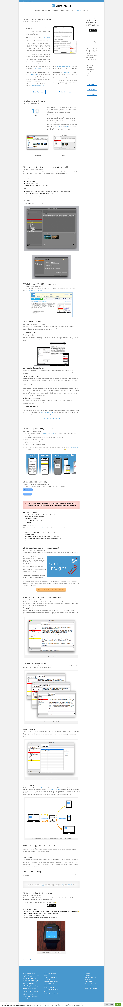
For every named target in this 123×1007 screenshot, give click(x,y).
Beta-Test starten (38, 92)
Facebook (69, 884)
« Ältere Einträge (27, 959)
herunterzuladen (58, 126)
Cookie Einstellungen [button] (109, 1004)
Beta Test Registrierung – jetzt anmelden (51, 589)
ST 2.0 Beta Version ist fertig (35, 482)
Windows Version (27, 489)
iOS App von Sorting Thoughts (47, 433)
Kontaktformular (33, 568)
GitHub (93, 84)
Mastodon (92, 94)
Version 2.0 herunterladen (51, 418)
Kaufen (67, 10)
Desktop (32, 169)
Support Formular (43, 527)
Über (84, 10)
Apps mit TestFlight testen (38, 85)
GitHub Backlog (66, 92)
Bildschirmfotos (46, 10)
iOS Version (43, 787)
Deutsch (30, 1)
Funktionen (37, 10)
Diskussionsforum (68, 72)
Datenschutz (88, 979)
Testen (62, 10)
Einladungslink (33, 74)
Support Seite (52, 414)
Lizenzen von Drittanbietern (91, 984)
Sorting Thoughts (36, 21)
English (25, 1)
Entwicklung (37, 484)
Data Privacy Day (44, 33)
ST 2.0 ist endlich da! (32, 321)
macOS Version (27, 494)
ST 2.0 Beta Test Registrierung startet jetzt (41, 548)
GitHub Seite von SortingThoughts (65, 66)
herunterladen (53, 171)
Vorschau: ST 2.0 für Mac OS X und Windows (42, 597)
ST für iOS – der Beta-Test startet (37, 19)
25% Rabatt (62, 128)
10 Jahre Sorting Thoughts (34, 101)
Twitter (62, 884)
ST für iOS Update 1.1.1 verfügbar (37, 893)
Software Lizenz (88, 981)
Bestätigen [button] (118, 1004)
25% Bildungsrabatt (89, 986)
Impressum (87, 973)
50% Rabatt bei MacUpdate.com (34, 290)
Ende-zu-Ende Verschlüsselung (53, 789)
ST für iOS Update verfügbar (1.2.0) (38, 428)
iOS (31, 21)
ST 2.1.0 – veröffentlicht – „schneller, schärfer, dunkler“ (46, 167)
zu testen (67, 126)
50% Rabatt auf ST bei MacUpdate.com (39, 284)
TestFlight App (37, 68)
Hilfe (72, 10)
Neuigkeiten (78, 10)
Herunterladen (55, 10)
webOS (89, 75)
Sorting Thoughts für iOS (91, 988)
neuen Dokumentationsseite (47, 412)
